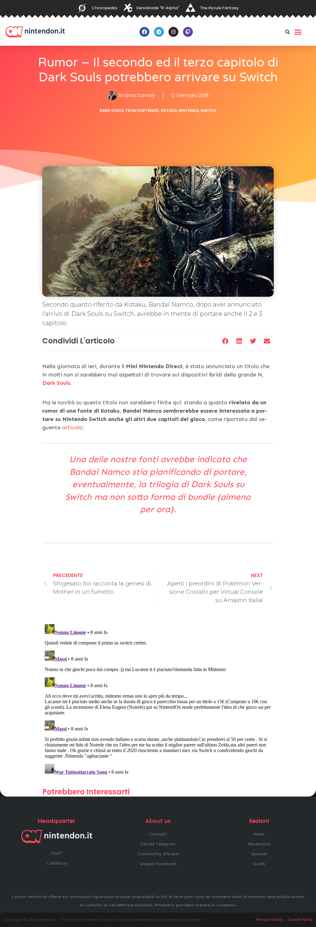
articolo (72, 427)
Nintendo (189, 110)
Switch (208, 110)
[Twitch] (188, 32)
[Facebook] (144, 32)
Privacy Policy (269, 919)
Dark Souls (112, 110)
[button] (287, 31)
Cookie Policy (300, 919)
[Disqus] (158, 699)
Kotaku (169, 110)
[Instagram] (173, 32)
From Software (142, 110)
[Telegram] (159, 32)
